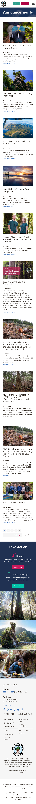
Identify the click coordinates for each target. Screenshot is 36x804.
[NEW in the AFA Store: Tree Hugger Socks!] (18, 32)
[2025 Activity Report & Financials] (18, 270)
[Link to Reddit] (21, 709)
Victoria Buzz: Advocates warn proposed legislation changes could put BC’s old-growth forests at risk (17, 346)
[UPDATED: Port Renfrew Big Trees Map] (18, 80)
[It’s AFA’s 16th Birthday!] (18, 491)
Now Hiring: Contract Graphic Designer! (18, 190)
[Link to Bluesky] (18, 709)
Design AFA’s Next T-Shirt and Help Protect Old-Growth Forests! (18, 239)
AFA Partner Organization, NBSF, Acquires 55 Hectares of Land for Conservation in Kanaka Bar (17, 398)
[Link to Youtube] (11, 709)
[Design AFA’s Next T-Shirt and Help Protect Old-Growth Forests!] (18, 223)
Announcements (9, 63)
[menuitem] (16, 8)
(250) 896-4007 (8, 692)
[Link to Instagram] (7, 709)
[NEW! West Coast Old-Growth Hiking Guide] (18, 128)
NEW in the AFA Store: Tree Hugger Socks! (17, 46)
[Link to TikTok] (14, 709)
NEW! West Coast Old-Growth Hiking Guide (18, 142)
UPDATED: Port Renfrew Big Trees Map (17, 94)
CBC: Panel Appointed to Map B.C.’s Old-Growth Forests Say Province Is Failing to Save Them (18, 452)
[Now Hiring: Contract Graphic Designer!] (18, 176)
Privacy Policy (7, 705)
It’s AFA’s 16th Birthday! (14, 502)
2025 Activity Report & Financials (14, 283)
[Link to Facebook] (4, 709)
